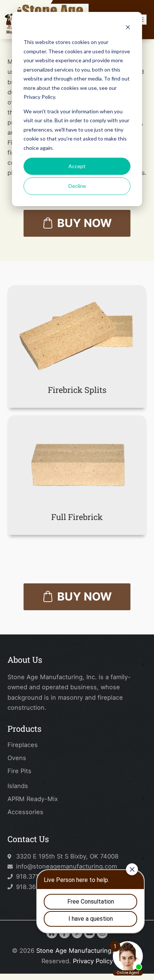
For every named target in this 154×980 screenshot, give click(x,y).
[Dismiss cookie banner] (127, 28)
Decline (77, 186)
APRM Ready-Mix (32, 799)
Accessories (25, 812)
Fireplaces (22, 745)
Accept (77, 166)
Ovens (16, 758)
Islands (17, 786)
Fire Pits (19, 771)
